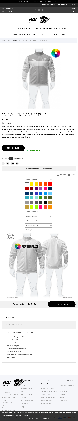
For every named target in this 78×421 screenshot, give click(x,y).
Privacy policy (34, 418)
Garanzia (23, 397)
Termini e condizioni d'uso (49, 391)
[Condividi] (3, 163)
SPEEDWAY (53, 35)
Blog (22, 407)
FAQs (22, 391)
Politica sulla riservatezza (48, 388)
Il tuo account (67, 380)
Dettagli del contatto (47, 400)
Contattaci (73, 4)
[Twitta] (7, 163)
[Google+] (12, 163)
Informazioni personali (67, 385)
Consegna (24, 385)
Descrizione (10, 317)
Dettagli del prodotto (14, 324)
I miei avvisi (63, 400)
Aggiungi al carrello (62, 304)
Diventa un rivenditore (48, 4)
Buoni (62, 397)
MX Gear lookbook (27, 400)
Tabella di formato (26, 394)
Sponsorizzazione (63, 4)
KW (63, 35)
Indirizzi (62, 394)
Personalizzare (13, 148)
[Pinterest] (17, 163)
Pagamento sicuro (26, 388)
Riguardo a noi (45, 394)
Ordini (62, 388)
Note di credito (64, 391)
